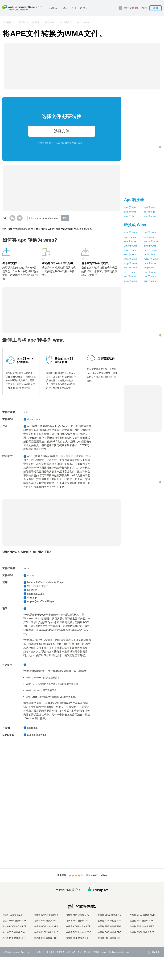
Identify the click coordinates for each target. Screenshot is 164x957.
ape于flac (129, 216)
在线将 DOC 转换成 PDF (109, 932)
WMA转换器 (66, 22)
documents (33, 419)
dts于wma (129, 272)
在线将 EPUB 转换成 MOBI (142, 915)
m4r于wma (130, 250)
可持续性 (87, 952)
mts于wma (150, 232)
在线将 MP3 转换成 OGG (78, 920)
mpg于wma (130, 259)
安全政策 (60, 952)
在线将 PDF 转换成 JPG (13, 938)
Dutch (148, 925)
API (74, 8)
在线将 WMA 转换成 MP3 (14, 920)
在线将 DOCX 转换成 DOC (78, 932)
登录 (144, 8)
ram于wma (150, 263)
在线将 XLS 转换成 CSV (13, 932)
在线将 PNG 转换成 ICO (109, 938)
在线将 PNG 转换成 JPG (109, 926)
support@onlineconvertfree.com (115, 952)
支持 (68, 952)
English (148, 894)
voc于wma (130, 276)
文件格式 (50, 952)
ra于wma (149, 267)
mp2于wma (130, 267)
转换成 (53, 8)
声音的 (21, 22)
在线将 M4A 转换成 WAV (109, 920)
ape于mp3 (130, 207)
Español (149, 903)
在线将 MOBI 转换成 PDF (14, 926)
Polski (148, 938)
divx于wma (150, 245)
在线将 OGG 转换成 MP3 (46, 926)
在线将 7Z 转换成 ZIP (12, 915)
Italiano (148, 916)
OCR (66, 8)
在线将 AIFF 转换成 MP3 (141, 920)
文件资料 (34, 22)
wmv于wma (130, 245)
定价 (82, 8)
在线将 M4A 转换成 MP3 (77, 915)
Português (149, 922)
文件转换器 (8, 22)
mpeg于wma (151, 259)
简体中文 (149, 932)
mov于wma (130, 232)
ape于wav (149, 207)
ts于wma (149, 237)
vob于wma (130, 241)
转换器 (134, 199)
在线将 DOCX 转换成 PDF (142, 932)
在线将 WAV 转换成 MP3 (46, 915)
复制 (65, 218)
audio (30, 575)
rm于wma (149, 254)
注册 (155, 8)
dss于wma (150, 276)
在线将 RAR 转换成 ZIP (45, 920)
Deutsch (149, 907)
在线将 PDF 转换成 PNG (45, 938)
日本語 (148, 913)
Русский (149, 897)
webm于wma (151, 241)
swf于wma (130, 237)
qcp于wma (150, 281)
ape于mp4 (150, 216)
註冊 (83, 143)
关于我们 (40, 952)
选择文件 (61, 131)
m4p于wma (130, 263)
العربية (148, 900)
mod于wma (150, 250)
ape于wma (130, 211)
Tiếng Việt (149, 919)
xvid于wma (130, 254)
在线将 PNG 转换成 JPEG (142, 926)
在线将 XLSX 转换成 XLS (46, 932)
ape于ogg (149, 211)
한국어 (148, 935)
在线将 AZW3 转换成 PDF (78, 926)
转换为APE (49, 22)
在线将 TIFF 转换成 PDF (77, 938)
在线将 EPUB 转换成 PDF (110, 915)
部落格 (96, 952)
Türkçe (148, 929)
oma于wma (130, 281)
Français (149, 910)
